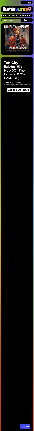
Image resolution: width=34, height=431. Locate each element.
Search (27, 20)
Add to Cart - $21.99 (18, 90)
